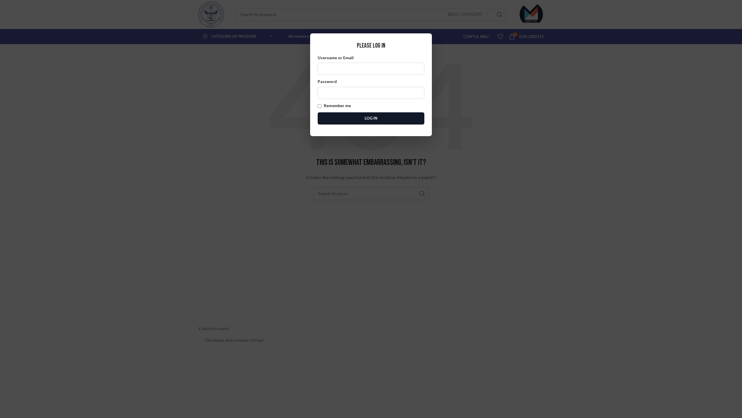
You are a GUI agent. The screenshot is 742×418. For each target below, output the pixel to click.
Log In (371, 118)
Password (327, 81)
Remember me (337, 105)
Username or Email (336, 57)
